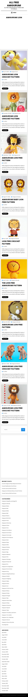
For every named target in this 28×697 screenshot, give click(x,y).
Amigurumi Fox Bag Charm (7, 566)
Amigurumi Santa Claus (7, 600)
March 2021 (4, 678)
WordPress (24, 695)
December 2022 (5, 654)
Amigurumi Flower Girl (6, 561)
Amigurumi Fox (5, 564)
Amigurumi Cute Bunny (7, 530)
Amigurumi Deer (5, 540)
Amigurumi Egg (5, 552)
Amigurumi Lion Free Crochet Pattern (12, 367)
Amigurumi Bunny (5, 515)
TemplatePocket (14, 695)
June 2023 (4, 639)
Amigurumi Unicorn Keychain (8, 622)
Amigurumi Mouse (5, 590)
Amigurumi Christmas (6, 523)
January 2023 (5, 651)
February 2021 (5, 681)
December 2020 (5, 685)
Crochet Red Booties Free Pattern (9, 486)
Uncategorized (5, 624)
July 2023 (4, 637)
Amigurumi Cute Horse (6, 532)
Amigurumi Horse (5, 583)
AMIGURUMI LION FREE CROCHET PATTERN (12, 409)
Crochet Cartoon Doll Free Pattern (9, 488)
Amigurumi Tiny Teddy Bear (7, 617)
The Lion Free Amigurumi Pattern (12, 284)
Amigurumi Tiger (5, 610)
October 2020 (5, 690)
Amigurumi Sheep (5, 603)
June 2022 (4, 668)
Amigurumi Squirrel (6, 607)
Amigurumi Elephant (6, 554)
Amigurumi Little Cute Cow (7, 588)
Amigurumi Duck (5, 549)
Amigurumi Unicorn (6, 619)
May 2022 (4, 671)
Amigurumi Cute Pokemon (7, 537)
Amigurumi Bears (5, 506)
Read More (5, 88)
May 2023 (4, 642)
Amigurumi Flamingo (6, 559)
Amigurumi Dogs (5, 542)
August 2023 (5, 635)
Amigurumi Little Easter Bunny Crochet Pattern (12, 491)
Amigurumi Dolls (5, 544)
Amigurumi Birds (5, 510)
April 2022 (4, 673)
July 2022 (4, 666)
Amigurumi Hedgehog (6, 578)
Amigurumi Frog (5, 571)
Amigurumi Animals (17, 196)
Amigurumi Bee (5, 508)
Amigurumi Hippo (5, 581)
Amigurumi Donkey (6, 547)
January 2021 (5, 683)
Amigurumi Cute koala (6, 535)
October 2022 (5, 659)
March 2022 (4, 676)
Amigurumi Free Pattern (7, 569)
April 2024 (4, 632)
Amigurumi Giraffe (6, 576)
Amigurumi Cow (5, 527)
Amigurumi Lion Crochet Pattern (10, 75)
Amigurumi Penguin (6, 595)
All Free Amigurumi (14, 4)
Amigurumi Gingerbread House (8, 573)
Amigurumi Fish (5, 556)
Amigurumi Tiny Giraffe (7, 615)
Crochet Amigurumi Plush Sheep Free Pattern (11, 483)
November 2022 (5, 656)
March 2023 (4, 647)
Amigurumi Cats (5, 520)
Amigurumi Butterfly (6, 518)
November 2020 (5, 688)
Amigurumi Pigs (5, 598)
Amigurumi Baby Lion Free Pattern (12, 200)
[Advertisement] (14, 35)
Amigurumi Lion (14, 71)
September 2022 (5, 661)
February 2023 (5, 649)
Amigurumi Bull (5, 513)
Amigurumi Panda (5, 593)
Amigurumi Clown (5, 525)
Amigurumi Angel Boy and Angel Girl (9, 501)
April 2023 (4, 644)
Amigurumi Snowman (6, 605)
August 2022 (5, 664)
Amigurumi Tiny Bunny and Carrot (9, 612)
